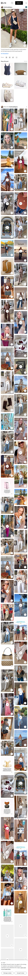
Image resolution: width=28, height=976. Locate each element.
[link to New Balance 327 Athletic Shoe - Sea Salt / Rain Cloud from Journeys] (7, 82)
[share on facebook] (6, 57)
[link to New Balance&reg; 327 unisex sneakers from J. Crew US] (20, 82)
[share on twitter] (13, 57)
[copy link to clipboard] (16, 57)
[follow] (26, 7)
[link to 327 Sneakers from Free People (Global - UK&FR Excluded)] (7, 95)
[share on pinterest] (10, 57)
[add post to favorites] (25, 45)
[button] (26, 3)
